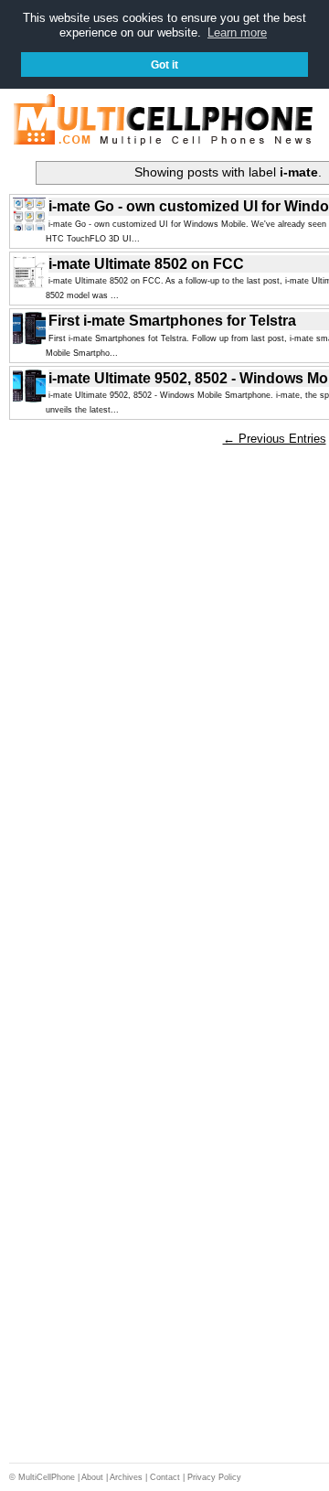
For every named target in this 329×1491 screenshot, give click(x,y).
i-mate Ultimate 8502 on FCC (146, 264)
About (92, 1477)
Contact (165, 1477)
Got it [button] (164, 64)
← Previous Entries (274, 438)
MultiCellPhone (46, 1477)
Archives (126, 1477)
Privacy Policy (214, 1477)
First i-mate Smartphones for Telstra (172, 320)
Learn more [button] (237, 32)
